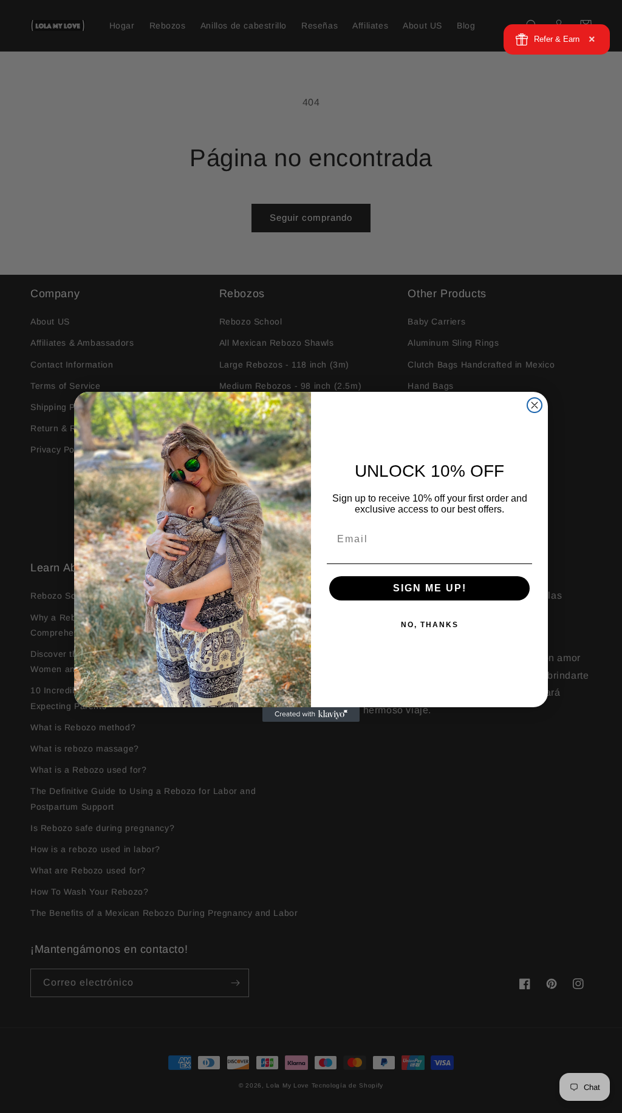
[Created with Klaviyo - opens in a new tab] (311, 714)
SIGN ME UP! (429, 588)
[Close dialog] (534, 405)
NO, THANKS (430, 624)
